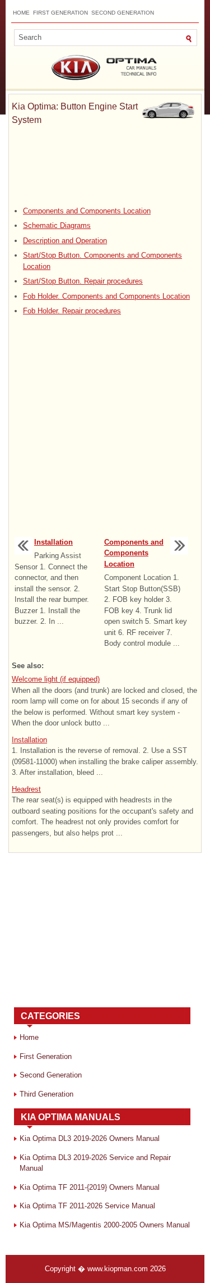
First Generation (60, 13)
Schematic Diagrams (57, 225)
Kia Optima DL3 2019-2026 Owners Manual (90, 1138)
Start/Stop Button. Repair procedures (83, 281)
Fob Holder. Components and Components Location (106, 296)
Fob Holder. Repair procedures (72, 311)
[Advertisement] (105, 166)
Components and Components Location (87, 211)
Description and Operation (65, 240)
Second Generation (122, 13)
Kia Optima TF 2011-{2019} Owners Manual (90, 1187)
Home (21, 13)
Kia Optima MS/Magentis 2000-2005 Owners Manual (105, 1225)
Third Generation (46, 1094)
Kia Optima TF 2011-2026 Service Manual (87, 1206)
